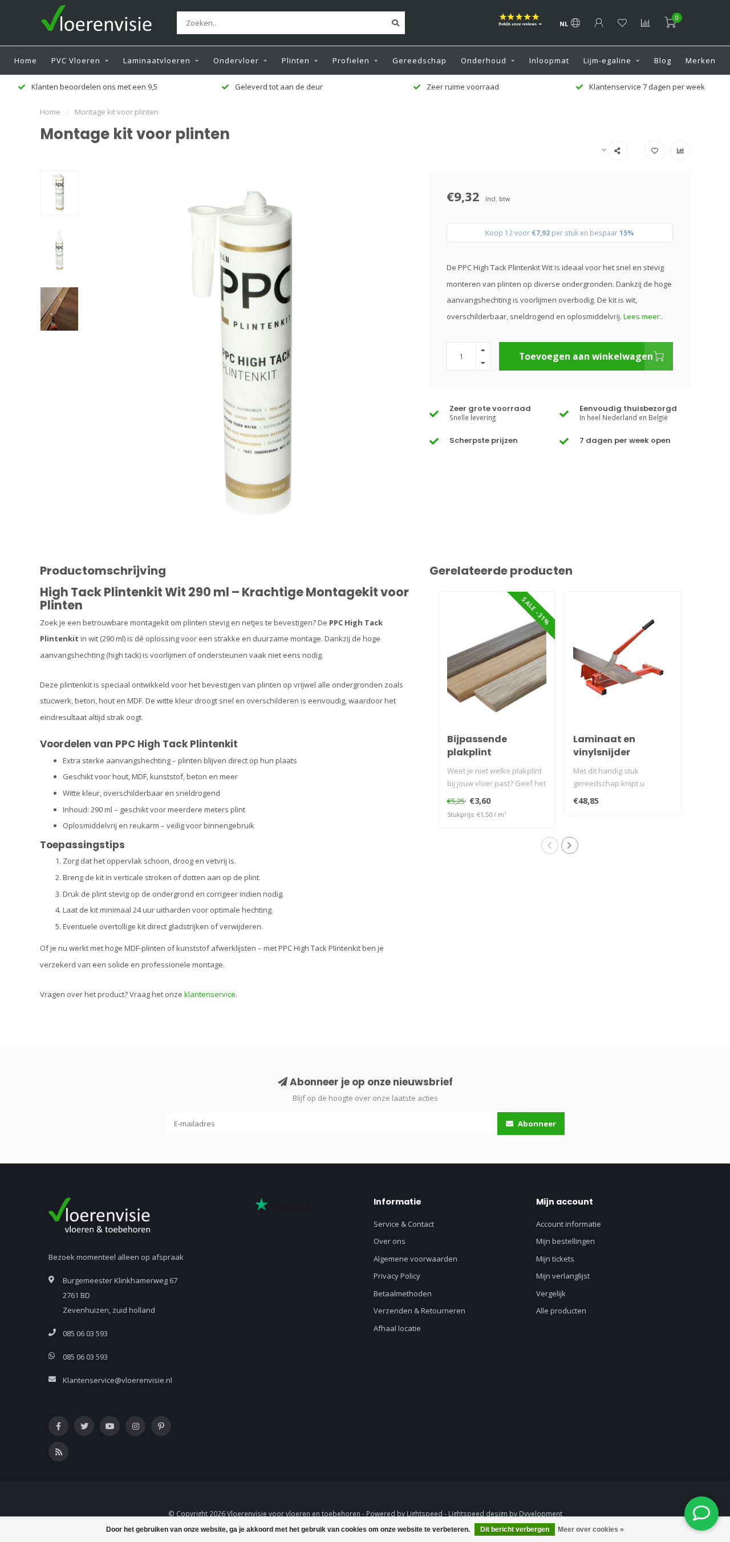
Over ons (389, 1241)
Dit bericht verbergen (514, 1529)
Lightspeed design (478, 1513)
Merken (701, 60)
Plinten (296, 60)
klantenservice (210, 994)
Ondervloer (236, 60)
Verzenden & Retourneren (419, 1310)
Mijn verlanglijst (563, 1276)
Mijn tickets (555, 1259)
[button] (549, 845)
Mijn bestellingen (565, 1241)
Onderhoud (483, 60)
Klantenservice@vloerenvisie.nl (117, 1380)
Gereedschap (419, 60)
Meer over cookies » (591, 1529)
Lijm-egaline (607, 60)
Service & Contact (404, 1224)
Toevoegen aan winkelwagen (586, 356)
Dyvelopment (540, 1513)
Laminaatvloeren (156, 60)
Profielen (351, 60)
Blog (662, 60)
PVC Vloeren (75, 60)
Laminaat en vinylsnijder (604, 746)
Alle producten (561, 1310)
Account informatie (568, 1224)
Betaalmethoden (403, 1293)
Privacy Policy (397, 1276)
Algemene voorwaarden (415, 1259)
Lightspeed (425, 1513)
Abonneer (536, 1123)
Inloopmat (549, 60)
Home (25, 60)
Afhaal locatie (397, 1328)
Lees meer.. (643, 316)
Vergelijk (551, 1293)
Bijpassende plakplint (477, 746)
